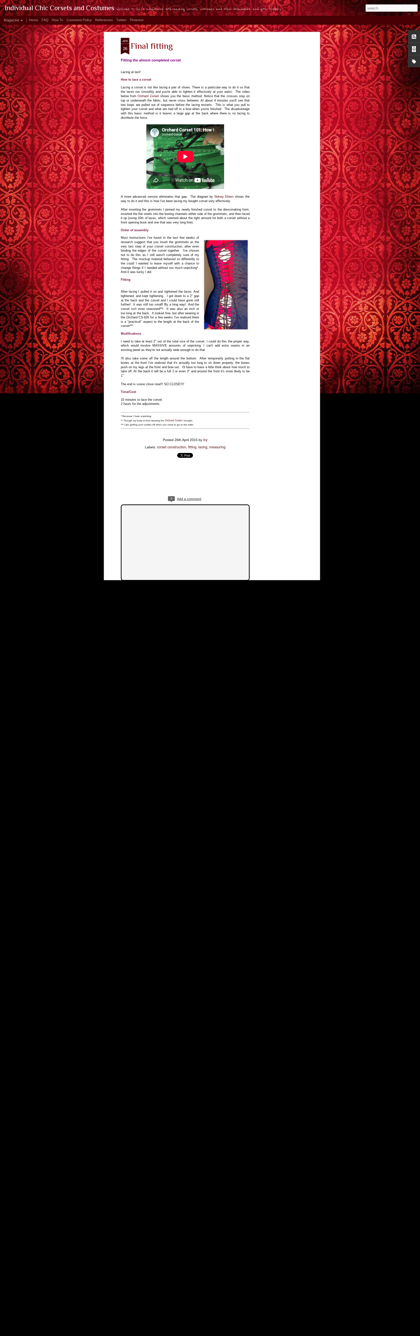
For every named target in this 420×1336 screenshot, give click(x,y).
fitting (192, 446)
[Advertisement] (276, 114)
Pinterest (136, 20)
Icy (205, 439)
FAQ (45, 20)
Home (33, 20)
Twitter (121, 20)
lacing (202, 446)
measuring (217, 446)
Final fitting (152, 46)
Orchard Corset (148, 96)
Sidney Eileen (224, 196)
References (104, 20)
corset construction (171, 446)
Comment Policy (79, 20)
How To (57, 20)
